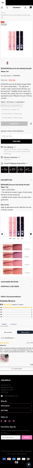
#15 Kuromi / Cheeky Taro (11, 109)
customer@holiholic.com (11, 396)
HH (3, 3)
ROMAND (16, 76)
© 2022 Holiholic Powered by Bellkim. (13, 451)
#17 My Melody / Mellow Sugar (12, 118)
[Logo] (17, 7)
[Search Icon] (8, 8)
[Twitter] (5, 421)
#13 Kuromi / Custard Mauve (11, 105)
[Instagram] (9, 421)
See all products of (7, 76)
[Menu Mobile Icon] (2, 8)
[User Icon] (25, 8)
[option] (16, 39)
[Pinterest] (13, 421)
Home (2, 13)
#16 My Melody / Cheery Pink (12, 114)
